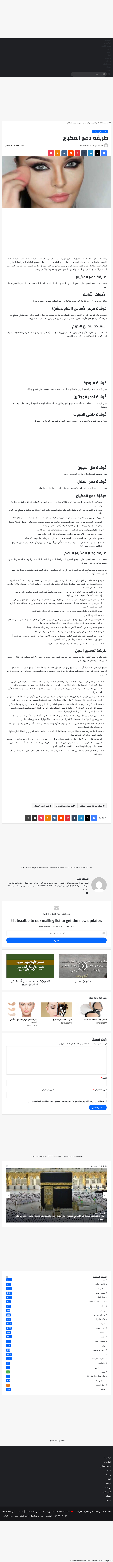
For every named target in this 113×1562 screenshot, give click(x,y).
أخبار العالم (100, 1385)
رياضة (109, 52)
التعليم (102, 1332)
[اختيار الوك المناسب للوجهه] (91, 1009)
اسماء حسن (99, 145)
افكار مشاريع (100, 1367)
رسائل (108, 70)
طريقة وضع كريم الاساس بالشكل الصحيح (23, 1021)
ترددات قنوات (99, 1315)
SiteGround (7, 1511)
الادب (103, 1354)
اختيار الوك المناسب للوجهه (95, 1019)
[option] (56, 1195)
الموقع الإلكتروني (48, 1090)
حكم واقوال (100, 1319)
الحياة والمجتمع (99, 1350)
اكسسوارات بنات (89, 123)
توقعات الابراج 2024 (96, 1302)
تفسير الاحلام (106, 46)
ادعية (109, 49)
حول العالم (100, 1297)
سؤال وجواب (99, 1381)
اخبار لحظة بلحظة (98, 1359)
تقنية (103, 1372)
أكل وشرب (100, 1328)
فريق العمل (34, 1516)
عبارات (108, 67)
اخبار (109, 55)
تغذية (103, 1324)
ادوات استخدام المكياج (62, 1019)
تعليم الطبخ (107, 64)
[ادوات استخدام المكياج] (56, 1009)
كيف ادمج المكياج (42, 805)
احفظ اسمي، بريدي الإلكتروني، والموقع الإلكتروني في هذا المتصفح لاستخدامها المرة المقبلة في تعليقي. (65, 1101)
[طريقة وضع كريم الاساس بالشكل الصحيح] (21, 1009)
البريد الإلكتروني (100, 1090)
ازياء (99, 123)
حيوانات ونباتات (99, 1341)
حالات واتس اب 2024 (96, 1376)
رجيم (103, 1345)
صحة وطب (100, 1293)
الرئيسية (108, 40)
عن (42, 1516)
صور (103, 1280)
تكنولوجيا (101, 1363)
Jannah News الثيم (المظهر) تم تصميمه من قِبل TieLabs (48, 1511)
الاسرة (102, 1337)
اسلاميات (107, 43)
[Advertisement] (56, 19)
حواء (103, 1389)
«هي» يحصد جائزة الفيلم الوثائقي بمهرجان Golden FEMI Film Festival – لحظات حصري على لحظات (59, 1218)
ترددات (108, 61)
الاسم (104, 1078)
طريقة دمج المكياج (64, 805)
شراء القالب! (8, 1516)
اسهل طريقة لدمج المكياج (91, 805)
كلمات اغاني (100, 1284)
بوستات (108, 58)
